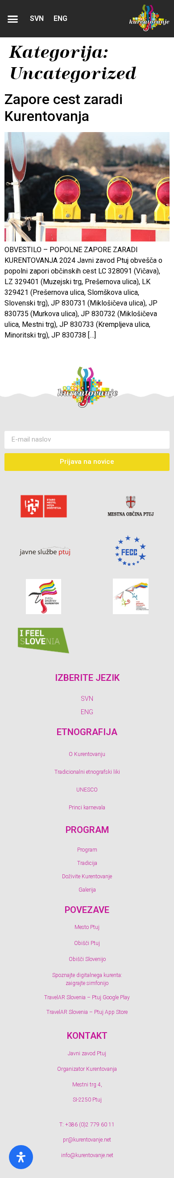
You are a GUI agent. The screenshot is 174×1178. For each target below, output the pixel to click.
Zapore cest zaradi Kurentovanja (63, 108)
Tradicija (87, 863)
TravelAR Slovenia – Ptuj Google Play (87, 997)
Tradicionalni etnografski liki (87, 772)
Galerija (87, 890)
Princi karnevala (87, 807)
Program (87, 850)
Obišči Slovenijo (87, 959)
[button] (12, 18)
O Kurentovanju (87, 754)
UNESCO (87, 790)
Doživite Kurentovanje (87, 876)
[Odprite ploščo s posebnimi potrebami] (21, 1157)
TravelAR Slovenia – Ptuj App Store (87, 1012)
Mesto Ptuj (87, 927)
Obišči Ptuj (87, 943)
